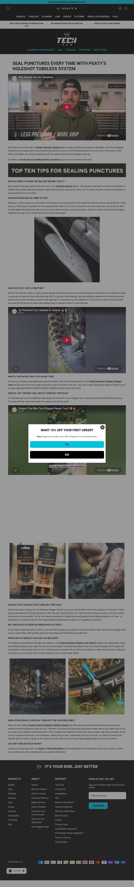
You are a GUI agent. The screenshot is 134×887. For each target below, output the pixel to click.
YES (67, 444)
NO (67, 454)
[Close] (102, 427)
